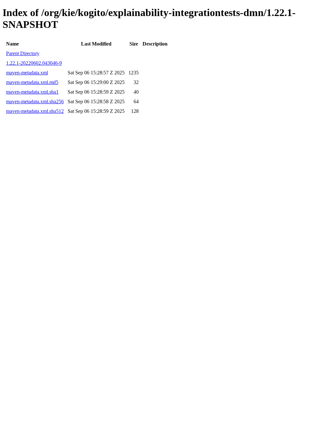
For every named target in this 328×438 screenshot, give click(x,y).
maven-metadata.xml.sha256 (35, 101)
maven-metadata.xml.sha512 (35, 111)
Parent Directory (22, 53)
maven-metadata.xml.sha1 (32, 92)
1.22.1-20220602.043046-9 (34, 63)
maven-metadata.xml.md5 (32, 82)
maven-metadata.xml (27, 72)
